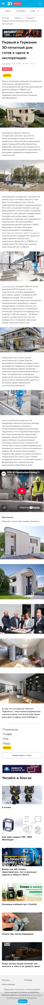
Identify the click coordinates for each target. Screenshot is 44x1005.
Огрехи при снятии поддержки (17, 934)
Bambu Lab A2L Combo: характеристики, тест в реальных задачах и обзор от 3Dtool (19, 872)
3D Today (5, 18)
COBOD (8, 734)
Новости (8, 11)
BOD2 (7, 743)
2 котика (6, 807)
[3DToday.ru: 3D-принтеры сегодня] (14, 4)
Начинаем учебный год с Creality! (19, 904)
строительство (11, 729)
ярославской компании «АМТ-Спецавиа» (20, 233)
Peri (6, 739)
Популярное (21, 11)
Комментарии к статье (22, 755)
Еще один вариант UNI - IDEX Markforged (17, 838)
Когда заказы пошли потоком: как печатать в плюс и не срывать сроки (21, 965)
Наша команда (8, 984)
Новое (35, 11)
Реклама (7, 34)
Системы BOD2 (8, 286)
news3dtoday (6, 64)
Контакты (6, 980)
